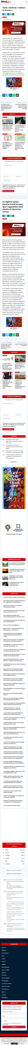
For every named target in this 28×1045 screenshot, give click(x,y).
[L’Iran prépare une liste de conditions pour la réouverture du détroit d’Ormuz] (20, 120)
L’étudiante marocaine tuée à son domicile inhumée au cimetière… (12, 781)
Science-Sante (5, 970)
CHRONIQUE (4, 997)
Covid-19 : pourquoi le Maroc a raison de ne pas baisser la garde (14, 718)
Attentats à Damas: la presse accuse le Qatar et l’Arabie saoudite (21, 106)
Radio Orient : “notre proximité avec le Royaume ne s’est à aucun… (13, 629)
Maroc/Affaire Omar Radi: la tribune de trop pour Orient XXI (14, 684)
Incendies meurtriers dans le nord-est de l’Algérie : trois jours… (17, 571)
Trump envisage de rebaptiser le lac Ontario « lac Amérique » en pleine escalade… (14, 456)
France (3, 958)
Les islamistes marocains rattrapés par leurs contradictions (14, 621)
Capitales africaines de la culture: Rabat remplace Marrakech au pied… (13, 786)
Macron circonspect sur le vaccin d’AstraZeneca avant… (12, 606)
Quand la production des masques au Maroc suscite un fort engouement (13, 757)
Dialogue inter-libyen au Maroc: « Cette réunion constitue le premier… (14, 655)
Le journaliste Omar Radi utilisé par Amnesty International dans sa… (13, 713)
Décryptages (5, 980)
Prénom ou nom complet (7, 1011)
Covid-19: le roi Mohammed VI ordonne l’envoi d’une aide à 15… (13, 742)
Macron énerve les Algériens (11, 625)
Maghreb (4, 950)
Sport (3, 956)
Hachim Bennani (10, 923)
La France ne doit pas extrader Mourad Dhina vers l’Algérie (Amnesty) (6, 346)
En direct (4, 17)
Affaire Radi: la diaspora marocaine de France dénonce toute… (14, 674)
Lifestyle (4, 994)
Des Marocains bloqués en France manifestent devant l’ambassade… (13, 747)
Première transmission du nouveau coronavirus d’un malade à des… (13, 801)
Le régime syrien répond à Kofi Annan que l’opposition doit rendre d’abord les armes (6, 107)
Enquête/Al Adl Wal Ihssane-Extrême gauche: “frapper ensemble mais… (13, 660)
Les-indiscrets (5, 989)
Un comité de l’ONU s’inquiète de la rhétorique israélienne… (17, 563)
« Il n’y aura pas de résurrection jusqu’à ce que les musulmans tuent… (14, 650)
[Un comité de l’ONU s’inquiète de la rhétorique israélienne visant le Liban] (5, 564)
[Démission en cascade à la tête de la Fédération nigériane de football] (7, 137)
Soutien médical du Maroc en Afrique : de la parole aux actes (13, 723)
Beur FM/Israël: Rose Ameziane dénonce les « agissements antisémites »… (14, 601)
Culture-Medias (6, 978)
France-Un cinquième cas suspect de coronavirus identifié (13, 796)
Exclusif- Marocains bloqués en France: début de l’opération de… (14, 728)
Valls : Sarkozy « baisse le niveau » (21, 344)
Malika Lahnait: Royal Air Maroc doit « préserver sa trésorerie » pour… (13, 777)
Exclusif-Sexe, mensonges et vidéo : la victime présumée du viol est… (13, 699)
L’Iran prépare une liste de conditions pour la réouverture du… (16, 584)
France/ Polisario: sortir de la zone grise (14, 597)
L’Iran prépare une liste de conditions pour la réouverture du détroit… (14, 447)
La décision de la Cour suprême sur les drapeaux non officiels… (14, 767)
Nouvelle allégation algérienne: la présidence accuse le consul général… (14, 762)
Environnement (5, 967)
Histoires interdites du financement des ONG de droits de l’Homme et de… (14, 703)
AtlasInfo (5, 1020)
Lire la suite (21, 1043)
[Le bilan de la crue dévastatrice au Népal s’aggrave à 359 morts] (20, 359)
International (18, 117)
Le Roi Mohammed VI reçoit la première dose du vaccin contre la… (14, 611)
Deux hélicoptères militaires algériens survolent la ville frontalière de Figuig (15, 881)
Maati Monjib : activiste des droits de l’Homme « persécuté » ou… (13, 645)
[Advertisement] (14, 824)
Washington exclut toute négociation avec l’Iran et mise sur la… (16, 577)
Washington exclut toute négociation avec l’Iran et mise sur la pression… (14, 441)
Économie (4, 975)
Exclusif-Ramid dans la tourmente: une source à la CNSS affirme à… (14, 733)
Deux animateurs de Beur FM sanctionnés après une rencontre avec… (14, 616)
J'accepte (14, 1043)
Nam (8, 879)
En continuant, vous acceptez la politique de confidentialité (11, 1024)
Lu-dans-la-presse (6, 983)
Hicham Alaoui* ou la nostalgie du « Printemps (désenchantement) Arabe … (12, 635)
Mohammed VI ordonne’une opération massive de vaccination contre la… (13, 640)
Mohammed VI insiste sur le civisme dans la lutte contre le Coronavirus (13, 679)
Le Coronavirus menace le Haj (11, 805)
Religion (4, 964)
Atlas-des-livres (6, 986)
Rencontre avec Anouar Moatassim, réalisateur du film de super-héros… (13, 669)
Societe (4, 961)
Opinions (4, 972)
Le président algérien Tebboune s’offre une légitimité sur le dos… (14, 772)
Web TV (3, 992)
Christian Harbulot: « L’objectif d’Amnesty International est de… (12, 708)
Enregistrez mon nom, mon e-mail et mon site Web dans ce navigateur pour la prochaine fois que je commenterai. (14, 186)
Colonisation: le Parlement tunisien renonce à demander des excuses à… (13, 752)
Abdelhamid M (10, 891)
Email (3, 1016)
